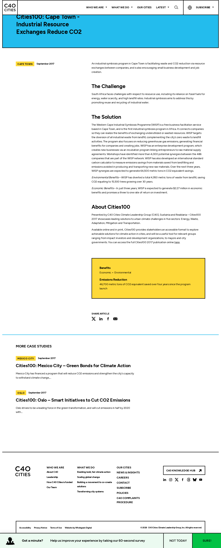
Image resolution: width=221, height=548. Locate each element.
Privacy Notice (40, 527)
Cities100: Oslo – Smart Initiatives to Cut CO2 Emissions (73, 400)
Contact (123, 482)
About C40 (52, 472)
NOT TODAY (178, 540)
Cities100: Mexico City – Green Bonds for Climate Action (73, 365)
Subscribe (124, 487)
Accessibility (25, 527)
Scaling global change (88, 477)
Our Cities (144, 7)
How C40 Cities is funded (60, 482)
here (177, 242)
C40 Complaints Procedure (128, 500)
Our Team (52, 487)
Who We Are (95, 7)
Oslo (21, 393)
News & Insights (128, 472)
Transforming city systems (90, 491)
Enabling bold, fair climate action (93, 472)
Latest (161, 7)
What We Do (120, 7)
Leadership (52, 477)
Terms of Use (56, 527)
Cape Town (25, 64)
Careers (123, 477)
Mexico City (25, 358)
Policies (122, 493)
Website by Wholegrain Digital (78, 527)
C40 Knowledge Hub (180, 470)
